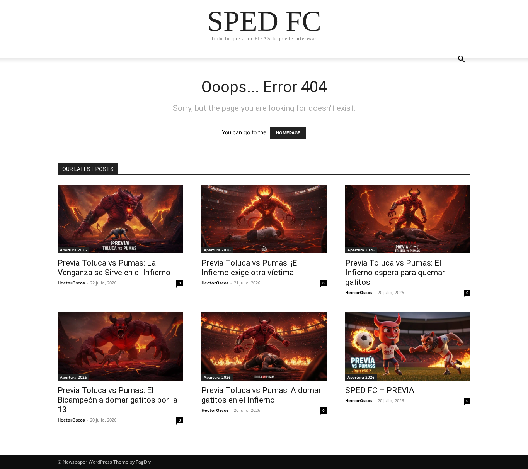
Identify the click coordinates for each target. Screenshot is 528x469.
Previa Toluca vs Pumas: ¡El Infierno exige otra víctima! (250, 267)
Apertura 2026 (73, 249)
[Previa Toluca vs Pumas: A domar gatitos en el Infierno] (264, 346)
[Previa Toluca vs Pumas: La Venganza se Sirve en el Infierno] (120, 219)
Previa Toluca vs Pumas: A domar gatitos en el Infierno (261, 395)
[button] (461, 60)
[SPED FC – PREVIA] (407, 346)
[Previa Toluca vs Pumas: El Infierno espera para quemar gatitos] (407, 219)
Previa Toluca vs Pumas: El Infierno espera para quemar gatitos (395, 272)
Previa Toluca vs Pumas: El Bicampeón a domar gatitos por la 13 (117, 400)
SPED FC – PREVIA (379, 390)
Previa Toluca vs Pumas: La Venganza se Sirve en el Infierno (114, 267)
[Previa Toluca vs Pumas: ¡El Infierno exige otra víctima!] (264, 219)
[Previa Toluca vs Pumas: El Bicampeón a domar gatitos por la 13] (120, 346)
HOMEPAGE (288, 132)
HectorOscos (71, 283)
